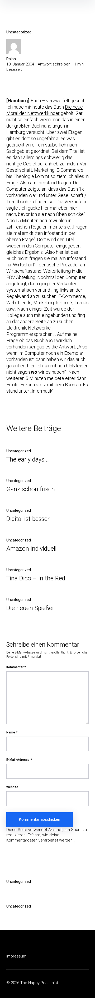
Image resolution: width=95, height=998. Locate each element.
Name (11, 732)
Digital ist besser (28, 519)
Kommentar (16, 667)
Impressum (16, 956)
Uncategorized (18, 32)
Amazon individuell (31, 548)
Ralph (11, 59)
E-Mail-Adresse (19, 760)
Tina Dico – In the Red (35, 578)
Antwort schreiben (54, 64)
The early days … (28, 459)
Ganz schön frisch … (33, 489)
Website (12, 787)
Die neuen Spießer (30, 608)
